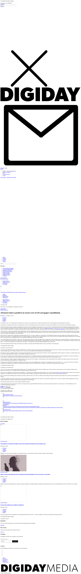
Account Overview (6, 174)
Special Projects (6, 280)
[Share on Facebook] (2, 387)
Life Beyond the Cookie (7, 271)
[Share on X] (3, 387)
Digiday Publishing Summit (8, 394)
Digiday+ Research (6, 281)
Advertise (4, 558)
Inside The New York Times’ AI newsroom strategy (12, 395)
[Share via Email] (4, 387)
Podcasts (8, 177)
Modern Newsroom (6, 274)
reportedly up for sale (48, 328)
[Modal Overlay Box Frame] (9, 541)
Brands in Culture (6, 272)
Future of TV (5, 297)
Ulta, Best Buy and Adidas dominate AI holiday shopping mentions (13, 292)
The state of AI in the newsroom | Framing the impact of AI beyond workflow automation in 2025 (21, 406)
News (1, 177)
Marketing (5, 295)
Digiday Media (5, 561)
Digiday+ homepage (6, 172)
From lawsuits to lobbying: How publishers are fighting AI (12, 504)
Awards (14, 177)
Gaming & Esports (6, 273)
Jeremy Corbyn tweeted (60, 372)
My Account (2, 278)
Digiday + (5, 177)
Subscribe (2, 167)
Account (2, 531)
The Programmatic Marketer (8, 269)
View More (2, 423)
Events (11, 177)
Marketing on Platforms (7, 270)
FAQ (4, 173)
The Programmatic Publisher (8, 268)
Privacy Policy (5, 559)
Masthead (4, 560)
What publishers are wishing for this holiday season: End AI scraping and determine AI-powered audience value (23, 443)
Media (4, 294)
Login (6, 167)
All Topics (5, 275)
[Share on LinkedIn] (1, 387)
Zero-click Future (3, 441)
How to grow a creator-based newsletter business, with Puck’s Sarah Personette (17, 410)
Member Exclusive (4, 472)
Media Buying (5, 296)
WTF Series (5, 283)
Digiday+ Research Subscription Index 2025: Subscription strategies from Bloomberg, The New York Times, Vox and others (25, 474)
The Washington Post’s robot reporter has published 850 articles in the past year (17, 403)
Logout (4, 175)
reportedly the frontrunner (60, 329)
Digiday (3, 315)
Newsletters (5, 284)
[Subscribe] (40, 166)
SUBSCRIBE (3, 308)
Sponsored (5, 405)
